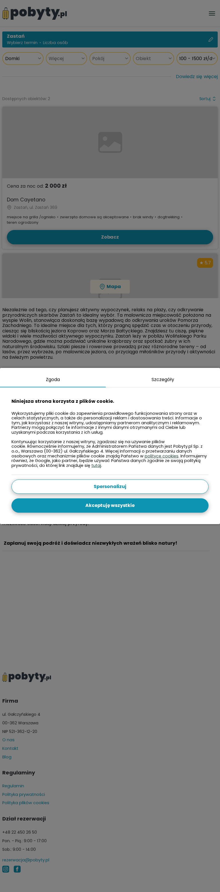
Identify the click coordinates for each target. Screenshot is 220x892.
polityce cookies (161, 456)
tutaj (96, 465)
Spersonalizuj (110, 486)
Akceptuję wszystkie (109, 505)
